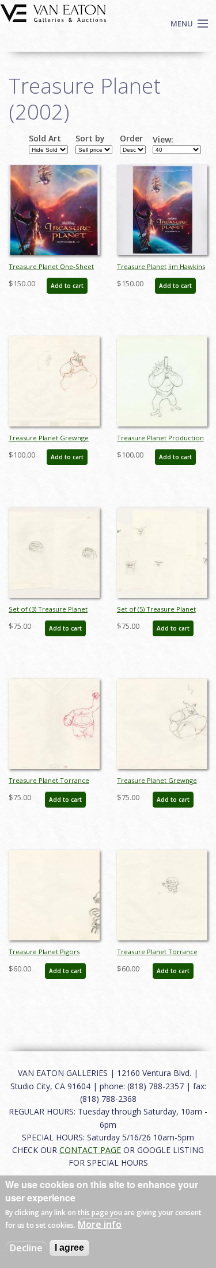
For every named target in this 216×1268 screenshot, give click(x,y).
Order (131, 139)
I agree (69, 1247)
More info (100, 1224)
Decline (26, 1248)
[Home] (53, 12)
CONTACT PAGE (90, 1149)
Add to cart (67, 286)
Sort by (90, 139)
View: (163, 140)
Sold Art (45, 139)
